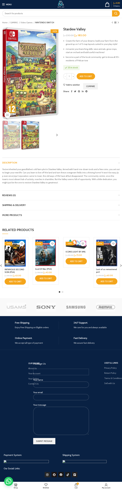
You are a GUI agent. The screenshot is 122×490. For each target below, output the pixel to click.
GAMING (14, 22)
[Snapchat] (54, 474)
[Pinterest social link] (79, 91)
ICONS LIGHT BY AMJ (75, 251)
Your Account (34, 373)
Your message (39, 405)
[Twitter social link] (75, 91)
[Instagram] (47, 474)
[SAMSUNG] (76, 307)
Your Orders (33, 378)
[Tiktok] (68, 474)
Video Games (27, 22)
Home (5, 22)
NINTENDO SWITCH (44, 22)
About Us (32, 368)
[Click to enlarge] (7, 115)
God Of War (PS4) (43, 269)
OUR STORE (34, 363)
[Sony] (46, 307)
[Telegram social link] (86, 91)
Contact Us (33, 383)
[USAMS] (16, 307)
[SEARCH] (116, 13)
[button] (15, 281)
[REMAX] (106, 307)
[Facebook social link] (71, 91)
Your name (38, 380)
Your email (38, 392)
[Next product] (118, 22)
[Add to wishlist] (21, 243)
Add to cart (86, 76)
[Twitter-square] (74, 474)
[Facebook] (61, 474)
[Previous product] (112, 22)
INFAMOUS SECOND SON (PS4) (14, 270)
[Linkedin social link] (83, 91)
